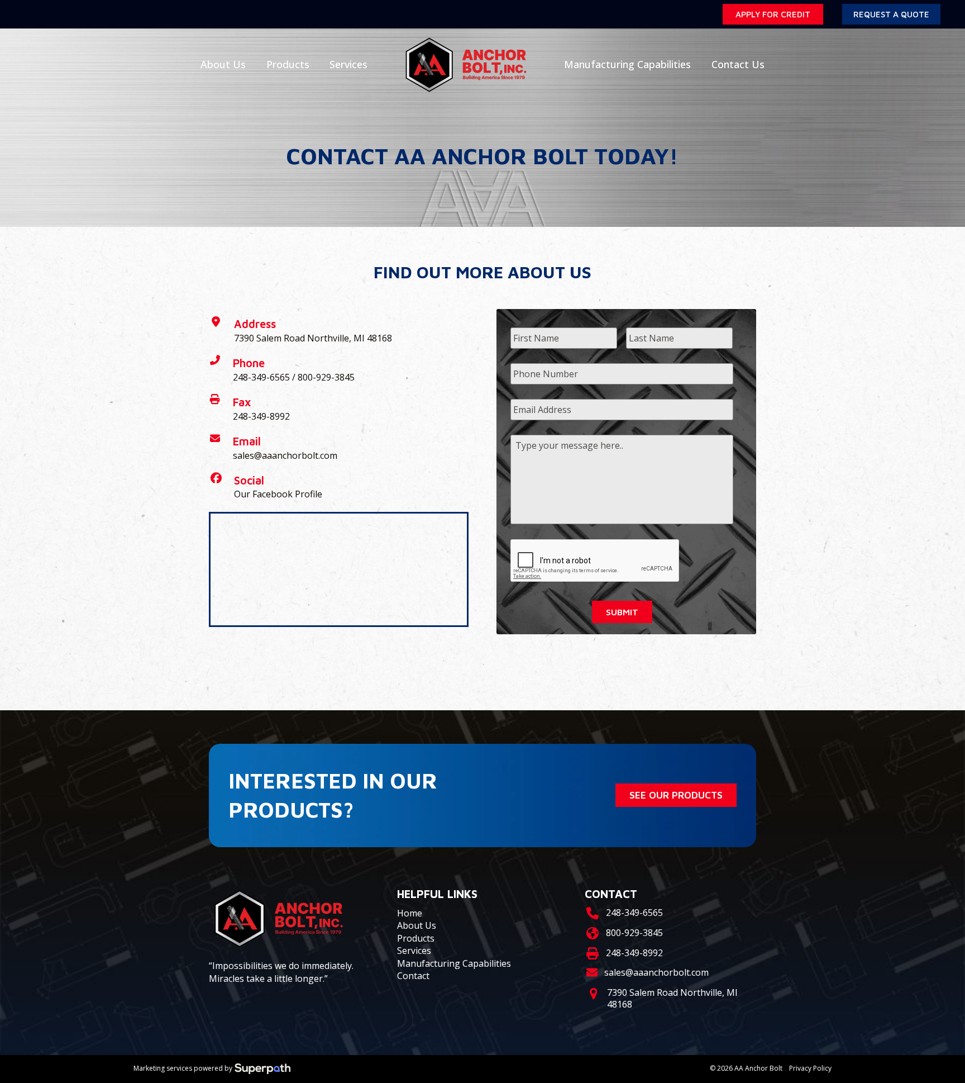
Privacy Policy (810, 1068)
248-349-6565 (261, 377)
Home (409, 913)
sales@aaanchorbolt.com (285, 455)
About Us (416, 925)
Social (249, 480)
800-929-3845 (326, 377)
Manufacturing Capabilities (454, 963)
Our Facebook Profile (278, 494)
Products (415, 938)
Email (247, 441)
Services (414, 950)
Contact (413, 976)
